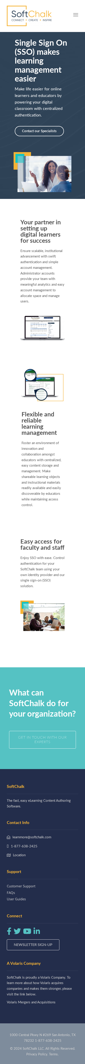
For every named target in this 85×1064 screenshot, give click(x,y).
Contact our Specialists (39, 131)
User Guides (16, 899)
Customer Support (21, 886)
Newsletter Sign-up (33, 945)
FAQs (11, 892)
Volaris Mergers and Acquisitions (31, 1002)
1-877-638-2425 (48, 1040)
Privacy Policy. (37, 1054)
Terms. (54, 1054)
